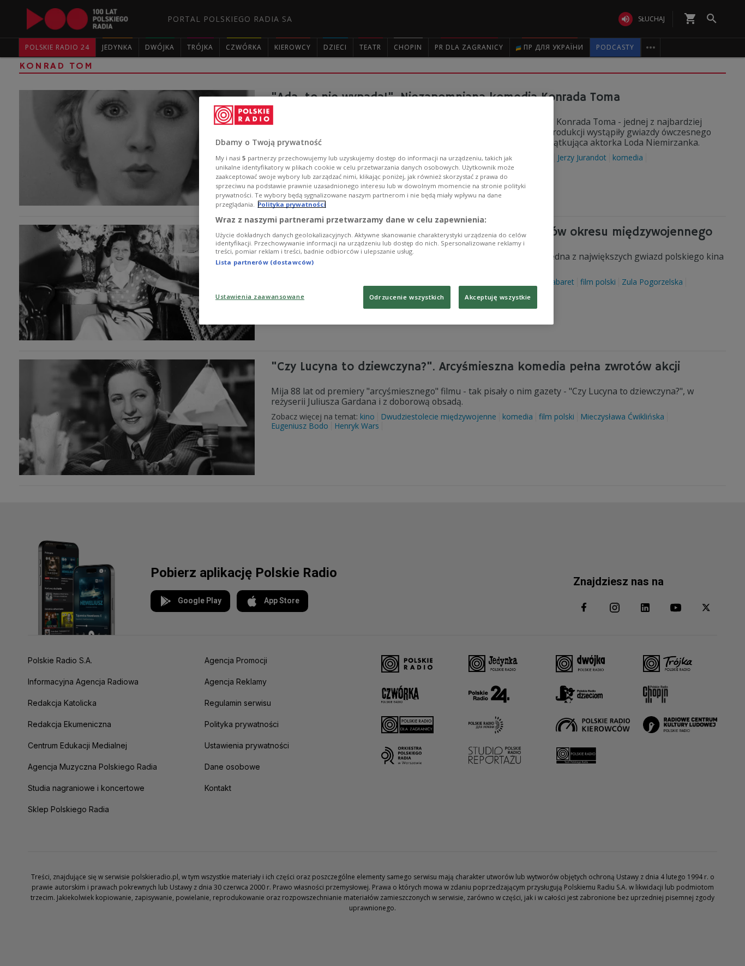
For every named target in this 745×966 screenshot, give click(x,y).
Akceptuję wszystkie (498, 297)
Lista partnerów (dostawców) (264, 262)
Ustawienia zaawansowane (259, 296)
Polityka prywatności (291, 204)
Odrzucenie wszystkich (406, 297)
